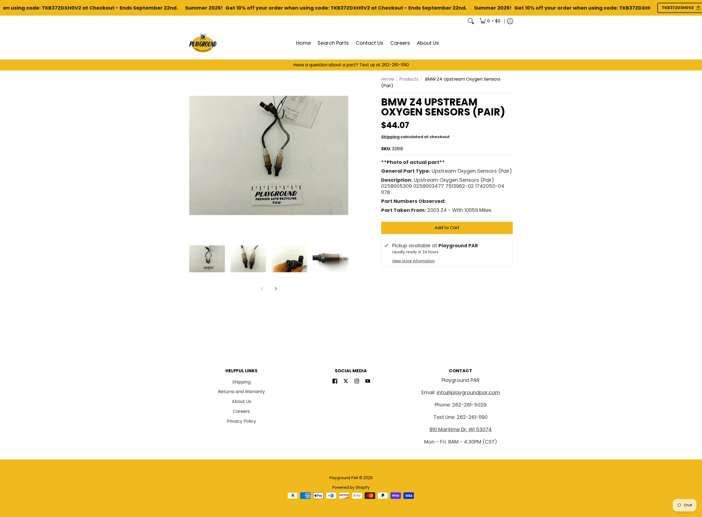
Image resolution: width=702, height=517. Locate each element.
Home (387, 79)
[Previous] (193, 155)
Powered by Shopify (351, 487)
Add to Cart (447, 228)
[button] (335, 381)
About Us (241, 401)
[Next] (344, 155)
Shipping (390, 137)
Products (408, 79)
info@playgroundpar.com (468, 392)
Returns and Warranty (241, 391)
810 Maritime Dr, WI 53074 (460, 429)
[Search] (470, 21)
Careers (241, 411)
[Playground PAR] (203, 43)
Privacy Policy (241, 421)
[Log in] (510, 21)
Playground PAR (343, 478)
